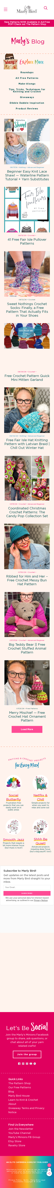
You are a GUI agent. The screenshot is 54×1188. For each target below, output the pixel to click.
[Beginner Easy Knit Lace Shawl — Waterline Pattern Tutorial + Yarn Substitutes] (27, 141)
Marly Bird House (19, 1096)
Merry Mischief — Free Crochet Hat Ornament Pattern (27, 716)
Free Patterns (32, 708)
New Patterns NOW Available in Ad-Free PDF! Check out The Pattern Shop (27, 23)
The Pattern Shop (19, 1083)
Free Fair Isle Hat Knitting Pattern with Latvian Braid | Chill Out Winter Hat (27, 444)
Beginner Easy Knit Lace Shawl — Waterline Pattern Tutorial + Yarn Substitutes (27, 175)
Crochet (31, 235)
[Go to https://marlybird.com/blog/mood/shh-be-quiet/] (40, 836)
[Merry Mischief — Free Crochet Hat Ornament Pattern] (27, 683)
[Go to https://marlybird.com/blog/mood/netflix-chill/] (40, 792)
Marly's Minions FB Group (24, 1137)
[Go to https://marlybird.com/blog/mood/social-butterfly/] (13, 793)
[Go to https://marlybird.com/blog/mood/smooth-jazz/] (13, 834)
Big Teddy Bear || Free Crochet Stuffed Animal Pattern (27, 648)
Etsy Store (14, 1141)
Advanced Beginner (35, 167)
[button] (19, 1063)
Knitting (22, 167)
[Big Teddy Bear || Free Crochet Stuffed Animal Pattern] (27, 614)
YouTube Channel (19, 1133)
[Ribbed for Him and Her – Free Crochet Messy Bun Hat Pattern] (27, 546)
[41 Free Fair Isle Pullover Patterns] (27, 209)
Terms (26, 1180)
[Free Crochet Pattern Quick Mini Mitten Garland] (27, 346)
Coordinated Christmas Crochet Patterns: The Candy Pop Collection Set (27, 512)
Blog (11, 1092)
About (12, 1104)
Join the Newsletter (20, 1129)
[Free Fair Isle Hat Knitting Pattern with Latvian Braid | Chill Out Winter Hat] (27, 410)
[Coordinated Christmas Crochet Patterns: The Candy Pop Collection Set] (27, 478)
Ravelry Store (16, 1145)
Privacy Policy (15, 1180)
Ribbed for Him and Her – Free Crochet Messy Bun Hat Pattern (27, 580)
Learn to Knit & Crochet (23, 1100)
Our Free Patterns (19, 1087)
